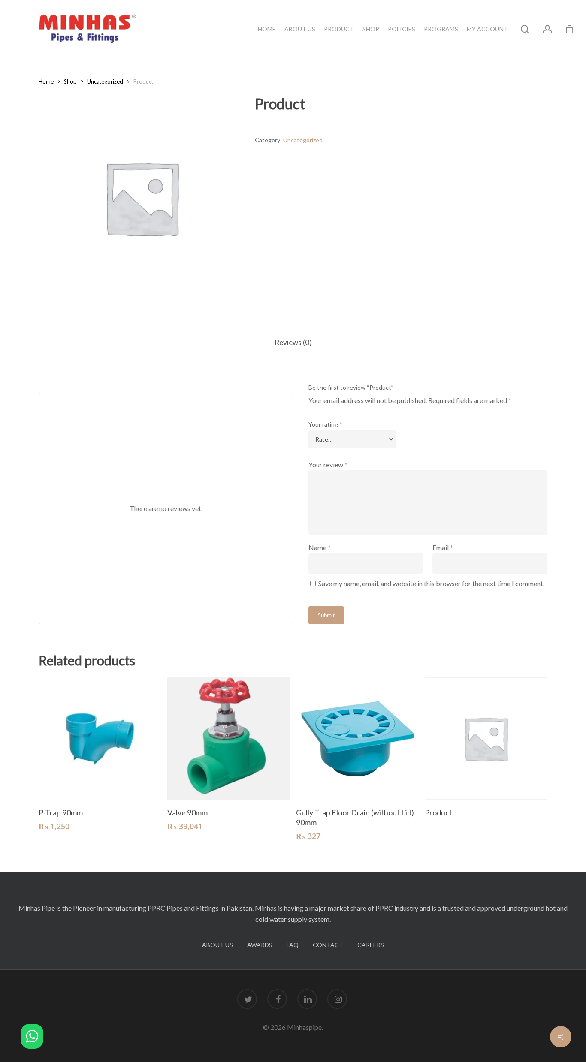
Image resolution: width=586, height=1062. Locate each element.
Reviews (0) (293, 342)
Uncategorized (105, 81)
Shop (70, 81)
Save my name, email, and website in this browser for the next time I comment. (431, 583)
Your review (327, 464)
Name (319, 547)
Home (46, 81)
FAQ (293, 944)
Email (442, 547)
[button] (32, 1038)
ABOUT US (217, 944)
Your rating (325, 424)
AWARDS (259, 944)
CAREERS (370, 944)
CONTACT (328, 944)
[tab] (293, 343)
